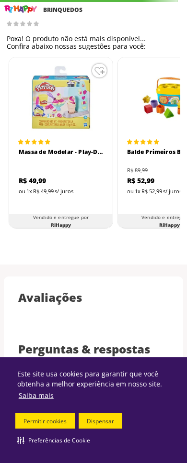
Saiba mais (36, 395)
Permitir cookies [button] (45, 421)
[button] (53, 440)
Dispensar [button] (100, 421)
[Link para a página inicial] (20, 9)
